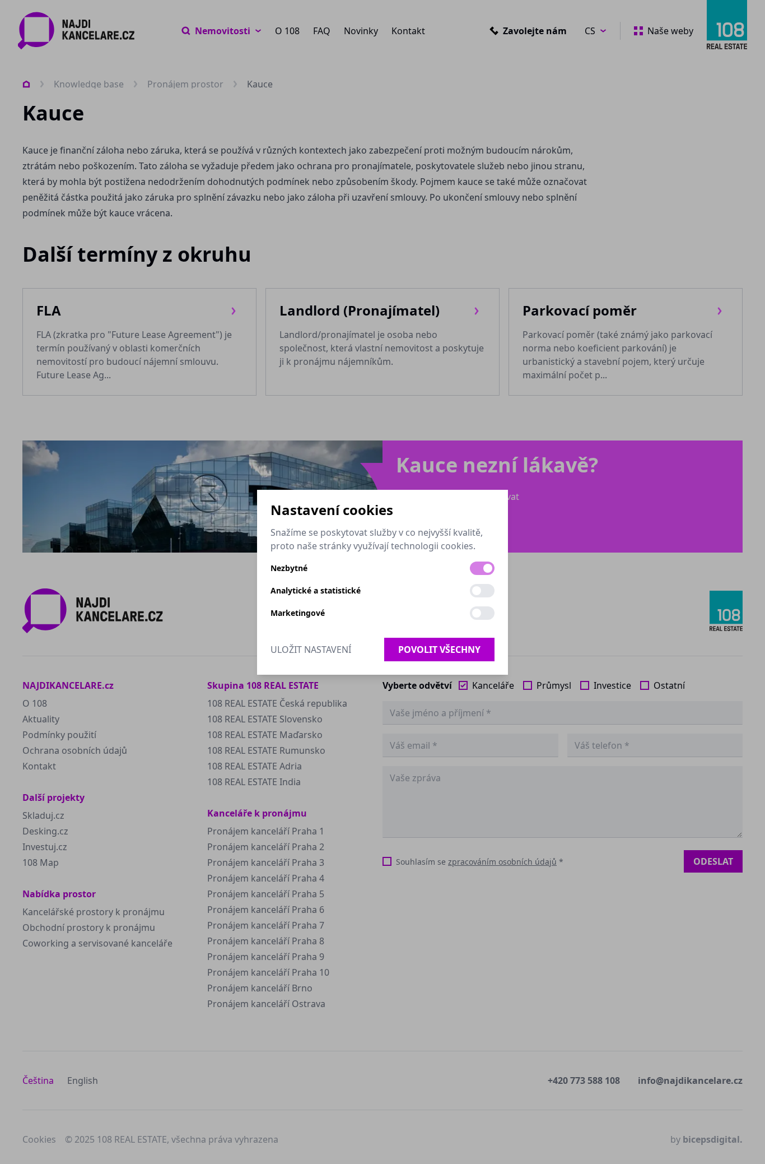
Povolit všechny (439, 649)
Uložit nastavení (310, 649)
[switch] (482, 568)
